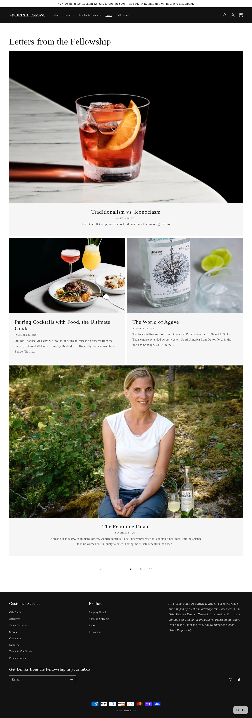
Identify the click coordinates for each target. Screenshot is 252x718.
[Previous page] (101, 569)
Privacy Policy (17, 658)
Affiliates (14, 619)
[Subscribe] (72, 680)
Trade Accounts (18, 625)
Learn (92, 625)
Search (13, 632)
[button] (225, 15)
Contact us (15, 638)
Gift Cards (15, 612)
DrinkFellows (130, 711)
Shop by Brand (97, 612)
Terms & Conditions (20, 651)
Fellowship (95, 632)
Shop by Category (99, 619)
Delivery (14, 645)
